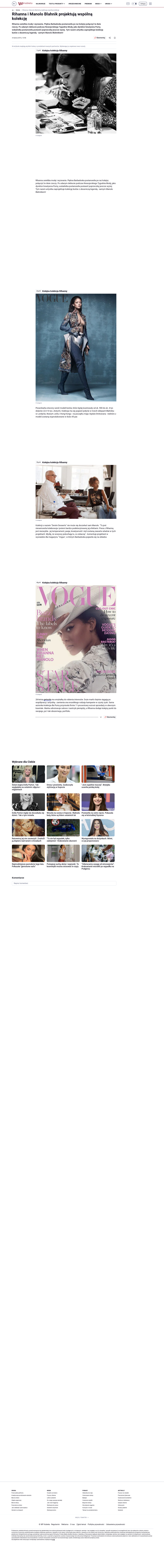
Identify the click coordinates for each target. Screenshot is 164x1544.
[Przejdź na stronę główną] (14, 5)
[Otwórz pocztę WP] (128, 3)
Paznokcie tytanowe (124, 1495)
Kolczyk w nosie (87, 1507)
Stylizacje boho (51, 1510)
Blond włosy (15, 1503)
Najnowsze (40, 4)
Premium (88, 4)
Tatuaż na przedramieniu (90, 1510)
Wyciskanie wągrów (88, 1505)
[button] (134, 3)
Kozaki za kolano (52, 1493)
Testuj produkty (56, 4)
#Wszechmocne (75, 4)
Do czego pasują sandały (54, 1500)
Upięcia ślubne (122, 1503)
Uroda (107, 4)
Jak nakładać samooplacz (19, 1507)
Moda (97, 4)
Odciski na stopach (17, 1510)
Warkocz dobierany (124, 1500)
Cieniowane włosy (87, 1495)
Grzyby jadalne (122, 1507)
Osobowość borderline (124, 1498)
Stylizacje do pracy (52, 1505)
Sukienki (120, 1510)
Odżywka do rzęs (87, 1493)
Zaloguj (142, 4)
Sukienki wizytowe (52, 1507)
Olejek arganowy (16, 1500)
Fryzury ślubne (51, 1495)
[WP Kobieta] (27, 3)
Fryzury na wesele (123, 1493)
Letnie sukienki (51, 1498)
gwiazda (47, 699)
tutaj (53, 1539)
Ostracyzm (121, 1505)
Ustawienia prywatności (115, 1524)
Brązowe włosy (86, 1503)
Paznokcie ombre (16, 1505)
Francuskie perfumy (17, 1493)
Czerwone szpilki (87, 1500)
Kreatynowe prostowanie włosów (21, 1495)
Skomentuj (101, 38)
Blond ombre (15, 1498)
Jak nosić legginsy (52, 1503)
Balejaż (84, 1498)
